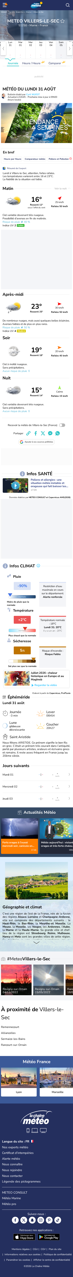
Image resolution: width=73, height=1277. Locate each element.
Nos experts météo (15, 1147)
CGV (43, 1249)
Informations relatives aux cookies (23, 1254)
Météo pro (9, 1204)
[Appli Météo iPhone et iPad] (24, 1237)
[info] (38, 566)
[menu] (5, 5)
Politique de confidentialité (58, 1254)
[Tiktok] (57, 1220)
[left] (3, 48)
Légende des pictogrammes (21, 1181)
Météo (3, 12)
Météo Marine (11, 1198)
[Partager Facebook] (35, 433)
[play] (15, 485)
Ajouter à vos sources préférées (39, 441)
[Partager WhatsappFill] (57, 433)
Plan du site (55, 1249)
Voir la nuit (60, 188)
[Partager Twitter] (43, 433)
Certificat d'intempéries (18, 1153)
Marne (28, 12)
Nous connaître (12, 1164)
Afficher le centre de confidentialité (51, 1260)
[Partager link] (28, 433)
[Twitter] (23, 1220)
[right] (69, 48)
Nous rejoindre (12, 1170)
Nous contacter (12, 1176)
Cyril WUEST (33, 94)
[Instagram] (40, 1220)
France (10, 12)
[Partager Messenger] (50, 433)
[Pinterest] (49, 1220)
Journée (13, 63)
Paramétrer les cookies (18, 1260)
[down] (36, 943)
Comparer (55, 63)
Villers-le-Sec (38, 12)
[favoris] (62, 21)
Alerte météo (11, 1159)
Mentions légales (21, 1249)
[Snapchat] (32, 1220)
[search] (67, 5)
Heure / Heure (31, 63)
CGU (35, 1249)
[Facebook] (15, 1220)
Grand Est (20, 12)
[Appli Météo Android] (49, 1237)
